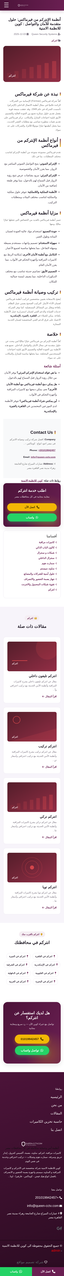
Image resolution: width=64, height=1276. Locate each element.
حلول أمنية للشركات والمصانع (39, 573)
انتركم (54, 40)
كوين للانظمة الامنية (32, 480)
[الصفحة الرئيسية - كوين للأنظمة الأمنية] (23, 5)
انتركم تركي (48, 816)
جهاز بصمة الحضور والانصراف (39, 579)
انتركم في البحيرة (44, 981)
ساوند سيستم (47, 568)
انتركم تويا (50, 887)
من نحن (56, 1105)
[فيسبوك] (61, 1228)
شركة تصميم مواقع (30, 1262)
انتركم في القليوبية (44, 973)
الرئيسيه (56, 1097)
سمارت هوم (48, 563)
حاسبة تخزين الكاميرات (46, 1121)
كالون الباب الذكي (45, 547)
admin (55, 1250)
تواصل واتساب (30, 1050)
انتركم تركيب (47, 746)
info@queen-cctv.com (43, 457)
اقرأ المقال (51, 696)
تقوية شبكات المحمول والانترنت (37, 584)
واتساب (30, 517)
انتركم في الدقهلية (17, 973)
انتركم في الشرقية (16, 964)
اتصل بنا (56, 1130)
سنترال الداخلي (46, 558)
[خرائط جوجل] (58, 1228)
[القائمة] (6, 5)
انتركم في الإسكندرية (44, 964)
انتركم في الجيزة (17, 956)
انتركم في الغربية (17, 981)
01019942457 (30, 1039)
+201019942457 (46, 450)
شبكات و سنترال (45, 552)
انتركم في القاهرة (43, 956)
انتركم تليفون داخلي (43, 676)
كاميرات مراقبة (46, 542)
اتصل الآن (30, 507)
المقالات (56, 1113)
